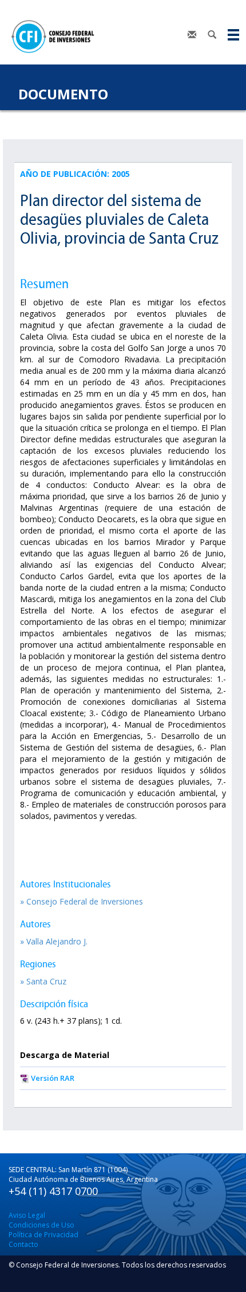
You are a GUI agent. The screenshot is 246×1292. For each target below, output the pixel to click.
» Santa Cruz (43, 981)
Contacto (23, 1244)
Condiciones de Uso (41, 1225)
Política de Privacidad (43, 1234)
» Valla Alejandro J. (54, 941)
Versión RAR (52, 1078)
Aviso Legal (27, 1215)
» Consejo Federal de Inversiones (81, 901)
